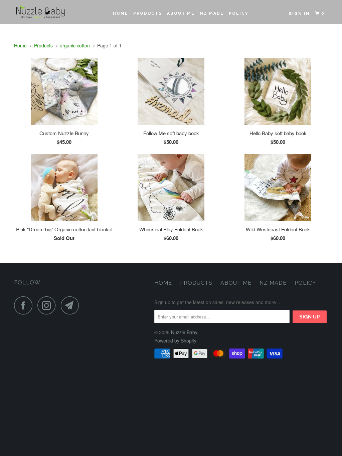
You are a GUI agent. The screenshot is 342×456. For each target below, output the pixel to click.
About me (181, 13)
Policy (238, 13)
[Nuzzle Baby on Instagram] (48, 305)
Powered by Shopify (175, 340)
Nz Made (212, 13)
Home (120, 13)
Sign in (299, 13)
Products (147, 13)
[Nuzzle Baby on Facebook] (25, 305)
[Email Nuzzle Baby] (72, 305)
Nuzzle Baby (184, 332)
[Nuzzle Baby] (40, 12)
